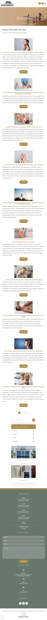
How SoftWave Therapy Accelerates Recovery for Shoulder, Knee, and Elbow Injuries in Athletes (23, 203)
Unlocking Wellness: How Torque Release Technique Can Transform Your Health (23, 316)
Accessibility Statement (32, 611)
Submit (23, 561)
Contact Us (23, 480)
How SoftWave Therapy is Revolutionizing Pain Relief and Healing (23, 279)
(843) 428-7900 (24, 583)
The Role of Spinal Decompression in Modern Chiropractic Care (23, 127)
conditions (15, 441)
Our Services (23, 460)
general (15, 430)
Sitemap (24, 613)
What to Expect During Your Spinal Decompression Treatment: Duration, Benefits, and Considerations (23, 93)
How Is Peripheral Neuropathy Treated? (23, 242)
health (14, 437)
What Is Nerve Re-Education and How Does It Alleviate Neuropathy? (23, 351)
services (15, 434)
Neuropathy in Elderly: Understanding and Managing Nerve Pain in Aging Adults (23, 387)
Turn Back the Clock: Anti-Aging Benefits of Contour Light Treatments (23, 164)
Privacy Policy (41, 611)
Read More (24, 71)
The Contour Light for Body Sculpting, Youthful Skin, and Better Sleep (23, 52)
